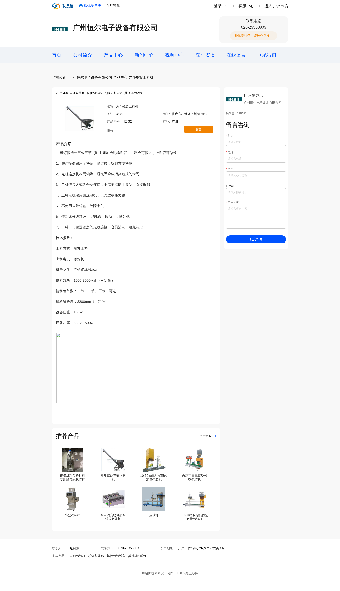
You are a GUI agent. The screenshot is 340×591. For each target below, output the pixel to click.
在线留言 (236, 54)
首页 (56, 54)
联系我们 (266, 54)
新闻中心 (144, 54)
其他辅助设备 (137, 556)
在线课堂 (113, 6)
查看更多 (205, 436)
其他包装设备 (116, 556)
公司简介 (82, 54)
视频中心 (174, 54)
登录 (218, 6)
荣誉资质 (205, 54)
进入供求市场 (276, 6)
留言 (198, 129)
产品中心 (113, 54)
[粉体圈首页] (62, 6)
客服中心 (246, 6)
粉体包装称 (96, 556)
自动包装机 (77, 556)
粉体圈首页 (92, 6)
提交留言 (256, 239)
